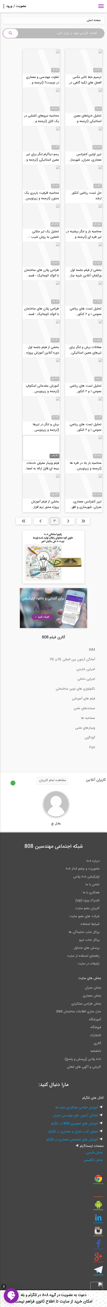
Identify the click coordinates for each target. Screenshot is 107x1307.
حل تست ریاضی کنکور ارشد (87, 195)
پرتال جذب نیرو (89, 940)
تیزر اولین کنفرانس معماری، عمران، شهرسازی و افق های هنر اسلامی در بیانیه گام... (85, 157)
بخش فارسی (94, 1152)
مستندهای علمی (84, 708)
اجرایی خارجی (85, 669)
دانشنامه (95, 1051)
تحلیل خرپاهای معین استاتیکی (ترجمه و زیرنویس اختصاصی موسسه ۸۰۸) (88, 118)
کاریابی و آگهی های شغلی (84, 1067)
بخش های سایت (89, 978)
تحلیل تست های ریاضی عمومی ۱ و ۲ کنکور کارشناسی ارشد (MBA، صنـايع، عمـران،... (86, 311)
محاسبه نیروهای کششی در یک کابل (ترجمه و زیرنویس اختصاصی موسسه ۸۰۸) (41, 118)
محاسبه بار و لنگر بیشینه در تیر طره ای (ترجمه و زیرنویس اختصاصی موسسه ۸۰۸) (84, 234)
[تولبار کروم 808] (98, 1180)
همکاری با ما (91, 892)
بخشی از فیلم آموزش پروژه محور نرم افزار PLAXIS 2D (45, 504)
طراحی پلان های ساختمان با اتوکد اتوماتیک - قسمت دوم (41, 272)
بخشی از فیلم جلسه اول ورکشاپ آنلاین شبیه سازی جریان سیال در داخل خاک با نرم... (84, 272)
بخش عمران (93, 988)
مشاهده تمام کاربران (52, 780)
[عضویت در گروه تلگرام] (98, 1271)
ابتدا (83, 521)
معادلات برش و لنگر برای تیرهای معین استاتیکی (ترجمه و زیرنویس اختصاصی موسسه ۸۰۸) (85, 350)
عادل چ (56, 823)
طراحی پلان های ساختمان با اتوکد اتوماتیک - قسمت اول (41, 311)
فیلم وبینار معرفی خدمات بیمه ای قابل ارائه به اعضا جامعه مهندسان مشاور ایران (43, 465)
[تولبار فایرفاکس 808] (98, 1193)
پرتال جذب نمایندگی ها (84, 932)
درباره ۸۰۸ (93, 861)
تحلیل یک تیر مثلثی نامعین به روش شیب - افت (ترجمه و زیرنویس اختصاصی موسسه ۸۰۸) (43, 234)
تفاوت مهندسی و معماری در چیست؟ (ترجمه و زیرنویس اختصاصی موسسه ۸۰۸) (42, 79)
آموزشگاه (95, 1019)
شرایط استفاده (90, 924)
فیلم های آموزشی (83, 698)
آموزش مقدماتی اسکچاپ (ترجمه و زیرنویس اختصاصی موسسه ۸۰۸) (42, 388)
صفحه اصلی (94, 20)
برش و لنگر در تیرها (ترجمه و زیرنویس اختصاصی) (46, 427)
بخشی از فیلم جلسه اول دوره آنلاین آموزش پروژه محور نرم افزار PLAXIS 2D (42, 350)
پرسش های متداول (87, 948)
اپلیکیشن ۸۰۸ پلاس (86, 877)
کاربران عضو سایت (87, 908)
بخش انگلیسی (93, 1160)
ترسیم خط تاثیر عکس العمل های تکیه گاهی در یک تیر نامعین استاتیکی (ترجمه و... (85, 79)
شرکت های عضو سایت (84, 916)
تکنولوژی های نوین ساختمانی (75, 689)
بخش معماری (92, 996)
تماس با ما (93, 884)
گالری (97, 1043)
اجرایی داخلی (86, 679)
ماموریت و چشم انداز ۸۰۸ (83, 869)
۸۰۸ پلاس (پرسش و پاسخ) (83, 1059)
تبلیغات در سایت (89, 963)
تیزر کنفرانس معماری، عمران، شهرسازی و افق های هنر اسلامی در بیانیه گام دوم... (85, 504)
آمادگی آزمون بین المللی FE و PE (72, 659)
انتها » (24, 521)
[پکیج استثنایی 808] (53, 583)
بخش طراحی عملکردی (86, 1004)
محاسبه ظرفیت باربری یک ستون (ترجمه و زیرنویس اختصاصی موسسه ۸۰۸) (42, 195)
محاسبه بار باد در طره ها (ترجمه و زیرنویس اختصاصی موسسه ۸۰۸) (86, 465)
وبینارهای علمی (85, 728)
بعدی (40, 521)
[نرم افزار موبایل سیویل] (98, 1206)
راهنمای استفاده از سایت (83, 956)
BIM (92, 649)
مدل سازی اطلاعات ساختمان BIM (78, 1011)
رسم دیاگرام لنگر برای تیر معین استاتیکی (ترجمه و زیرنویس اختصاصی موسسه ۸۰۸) (42, 157)
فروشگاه (96, 1027)
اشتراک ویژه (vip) (87, 900)
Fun (92, 747)
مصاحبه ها (88, 718)
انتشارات (95, 1035)
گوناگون (90, 737)
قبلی (68, 521)
